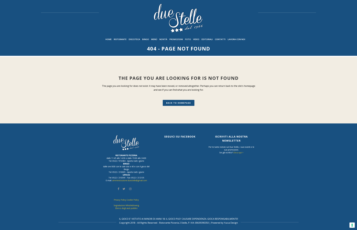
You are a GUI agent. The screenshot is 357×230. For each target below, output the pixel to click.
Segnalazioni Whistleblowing (126, 205)
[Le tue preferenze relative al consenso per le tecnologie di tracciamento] (352, 225)
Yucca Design (231, 222)
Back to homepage (178, 103)
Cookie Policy (133, 199)
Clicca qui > (238, 152)
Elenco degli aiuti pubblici (126, 208)
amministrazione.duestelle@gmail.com (129, 180)
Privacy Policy (120, 199)
